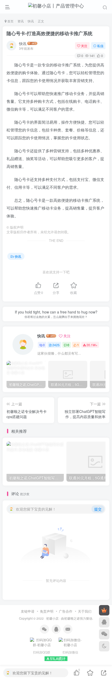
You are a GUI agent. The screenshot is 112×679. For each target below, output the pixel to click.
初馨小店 (52, 618)
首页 (10, 21)
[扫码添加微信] (104, 634)
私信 (100, 45)
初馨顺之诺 (72, 618)
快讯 (31, 21)
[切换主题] (104, 646)
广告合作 (65, 611)
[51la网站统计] (56, 658)
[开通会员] (104, 610)
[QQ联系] (104, 622)
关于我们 (84, 611)
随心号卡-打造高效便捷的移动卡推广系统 (49, 33)
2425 (56, 345)
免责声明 (46, 611)
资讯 (20, 21)
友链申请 (27, 611)
